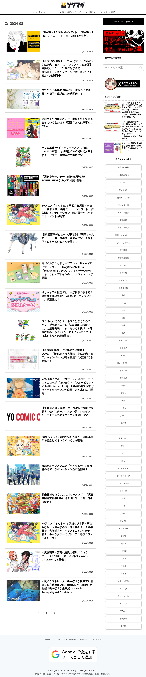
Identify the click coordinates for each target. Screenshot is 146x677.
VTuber (123, 611)
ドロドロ (123, 491)
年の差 (123, 423)
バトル (123, 303)
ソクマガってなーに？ (123, 21)
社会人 (123, 408)
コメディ (123, 453)
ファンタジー (123, 483)
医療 (123, 401)
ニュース (34, 12)
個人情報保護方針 (72, 639)
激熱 (123, 326)
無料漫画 (123, 619)
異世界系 (123, 378)
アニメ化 (123, 265)
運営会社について (86, 639)
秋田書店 (123, 551)
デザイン (123, 521)
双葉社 (123, 559)
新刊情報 (123, 250)
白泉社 (123, 566)
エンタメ (123, 604)
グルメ (123, 393)
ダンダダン (123, 190)
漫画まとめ (93, 12)
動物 (123, 311)
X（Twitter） (47, 639)
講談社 (123, 544)
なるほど (123, 513)
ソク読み (98, 639)
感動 (123, 318)
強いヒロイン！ (123, 363)
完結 (123, 295)
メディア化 (103, 12)
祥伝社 (123, 574)
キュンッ (123, 371)
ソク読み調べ (123, 175)
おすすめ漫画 (123, 258)
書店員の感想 (71, 12)
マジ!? (123, 431)
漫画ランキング (123, 198)
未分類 (123, 626)
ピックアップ (123, 228)
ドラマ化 (123, 273)
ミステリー (123, 529)
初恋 (123, 333)
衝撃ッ (123, 446)
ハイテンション (123, 468)
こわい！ (123, 416)
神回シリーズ (82, 12)
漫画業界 (112, 12)
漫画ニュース (123, 596)
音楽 (123, 386)
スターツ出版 (123, 581)
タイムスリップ (123, 476)
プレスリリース (123, 243)
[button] (140, 67)
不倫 (123, 498)
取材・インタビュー (46, 12)
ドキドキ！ (123, 438)
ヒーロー (123, 506)
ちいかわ (123, 183)
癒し (123, 461)
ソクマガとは (59, 639)
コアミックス (123, 589)
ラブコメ (123, 348)
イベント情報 (60, 12)
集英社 (123, 536)
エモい (123, 355)
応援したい (123, 340)
